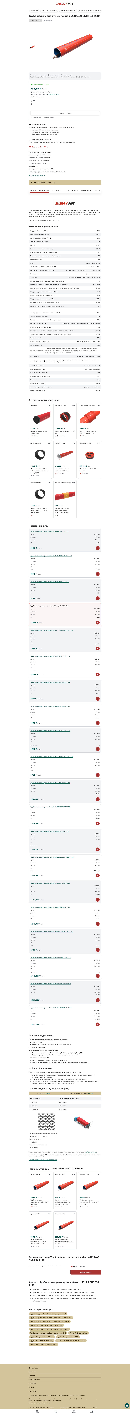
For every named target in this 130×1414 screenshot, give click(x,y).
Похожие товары (86, 190)
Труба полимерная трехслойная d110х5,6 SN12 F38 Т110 (50, 682)
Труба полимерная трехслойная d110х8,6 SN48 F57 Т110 (50, 883)
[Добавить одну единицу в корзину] (98, 548)
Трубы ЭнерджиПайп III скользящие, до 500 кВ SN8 (49, 1321)
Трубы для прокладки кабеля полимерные (46, 1325)
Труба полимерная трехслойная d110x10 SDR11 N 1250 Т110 (52, 931)
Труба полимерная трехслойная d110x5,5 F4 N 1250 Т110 (50, 656)
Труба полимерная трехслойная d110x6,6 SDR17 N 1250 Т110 (52, 757)
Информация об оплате (40, 139)
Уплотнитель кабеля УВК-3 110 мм (89, 470)
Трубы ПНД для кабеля (49, 10)
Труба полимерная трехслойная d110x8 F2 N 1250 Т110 (50, 831)
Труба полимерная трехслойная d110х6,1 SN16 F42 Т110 (50, 706)
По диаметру (58, 1168)
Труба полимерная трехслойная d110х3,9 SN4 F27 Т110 (50, 531)
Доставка (32, 1372)
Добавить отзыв (85, 1272)
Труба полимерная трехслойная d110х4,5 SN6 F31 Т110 (50, 582)
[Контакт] (127, 1405)
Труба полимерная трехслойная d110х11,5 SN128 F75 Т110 (51, 1008)
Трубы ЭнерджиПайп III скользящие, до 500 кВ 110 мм (50, 1318)
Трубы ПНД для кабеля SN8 (67, 1337)
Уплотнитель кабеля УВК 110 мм (65, 432)
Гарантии (32, 1383)
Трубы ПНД (34, 10)
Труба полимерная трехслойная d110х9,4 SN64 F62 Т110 (50, 907)
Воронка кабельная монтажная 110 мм (62, 470)
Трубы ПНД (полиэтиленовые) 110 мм (71, 1341)
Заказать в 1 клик (65, 113)
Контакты (32, 1391)
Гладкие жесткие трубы (68, 10)
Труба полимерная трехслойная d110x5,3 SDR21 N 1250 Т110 (52, 630)
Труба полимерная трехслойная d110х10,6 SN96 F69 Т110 (51, 983)
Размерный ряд (57, 190)
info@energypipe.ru (53, 94)
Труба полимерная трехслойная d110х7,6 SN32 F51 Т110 (50, 807)
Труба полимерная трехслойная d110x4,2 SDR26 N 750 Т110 (51, 556)
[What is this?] (51, 238)
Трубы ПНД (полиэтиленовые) (41, 1341)
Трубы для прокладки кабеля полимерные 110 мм (49, 1329)
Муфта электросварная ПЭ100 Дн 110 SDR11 (88, 432)
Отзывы (97, 190)
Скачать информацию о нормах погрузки (43, 1160)
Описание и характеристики (39, 190)
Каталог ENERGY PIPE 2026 (44, 182)
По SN (67, 1168)
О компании (33, 1368)
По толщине (77, 1168)
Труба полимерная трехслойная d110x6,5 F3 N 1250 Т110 (50, 731)
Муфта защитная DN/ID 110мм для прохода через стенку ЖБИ (39, 471)
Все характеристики (36, 175)
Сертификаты (34, 1379)
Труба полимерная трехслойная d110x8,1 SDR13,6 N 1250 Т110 (52, 857)
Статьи (31, 1387)
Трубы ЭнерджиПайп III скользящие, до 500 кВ (48, 1314)
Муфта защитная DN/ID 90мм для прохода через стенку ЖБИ (39, 510)
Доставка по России (39, 124)
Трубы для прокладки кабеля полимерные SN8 (48, 1333)
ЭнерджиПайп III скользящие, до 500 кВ (93, 10)
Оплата (32, 1376)
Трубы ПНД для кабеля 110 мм (42, 1337)
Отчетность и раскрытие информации (39, 1403)
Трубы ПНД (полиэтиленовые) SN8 (43, 1344)
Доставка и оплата (71, 190)
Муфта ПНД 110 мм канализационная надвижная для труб (62, 510)
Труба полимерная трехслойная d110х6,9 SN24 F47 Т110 (50, 783)
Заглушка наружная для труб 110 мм (39, 432)
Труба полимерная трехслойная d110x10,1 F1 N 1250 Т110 (51, 957)
